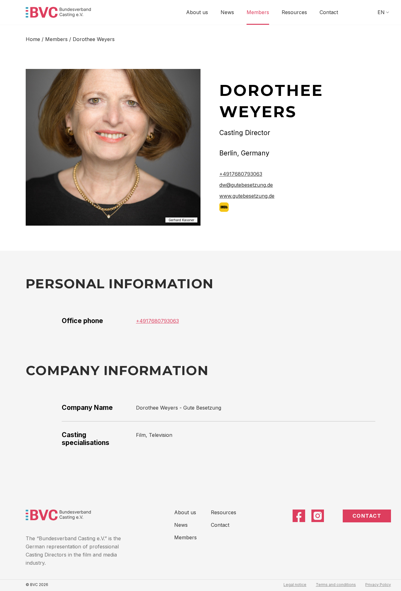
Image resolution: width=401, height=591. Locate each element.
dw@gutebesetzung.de (246, 185)
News (227, 12)
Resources (294, 12)
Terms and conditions (336, 584)
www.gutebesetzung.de (246, 196)
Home (33, 39)
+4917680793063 (240, 174)
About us (197, 12)
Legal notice (295, 584)
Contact (329, 12)
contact (366, 516)
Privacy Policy (378, 584)
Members (258, 12)
